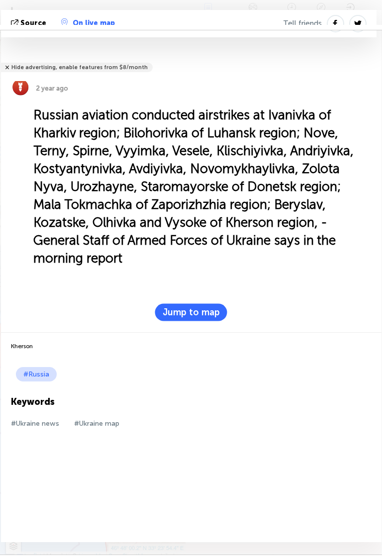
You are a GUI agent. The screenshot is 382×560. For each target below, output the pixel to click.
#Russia (36, 374)
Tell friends (302, 23)
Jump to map (191, 312)
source (33, 23)
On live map (94, 23)
